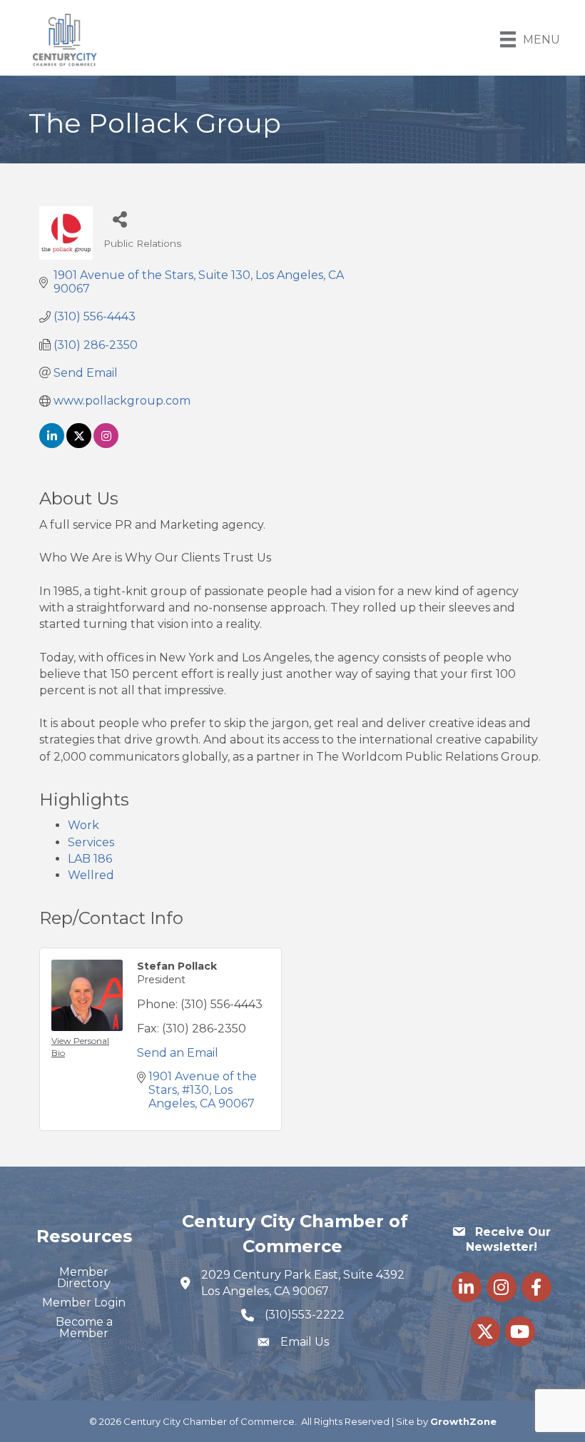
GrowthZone (463, 1421)
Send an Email (177, 1053)
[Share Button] (119, 219)
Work (83, 825)
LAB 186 (90, 858)
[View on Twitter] (78, 444)
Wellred (91, 875)
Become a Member (84, 1327)
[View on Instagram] (105, 444)
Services (91, 842)
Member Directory (84, 1277)
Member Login (84, 1302)
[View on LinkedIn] (51, 444)
